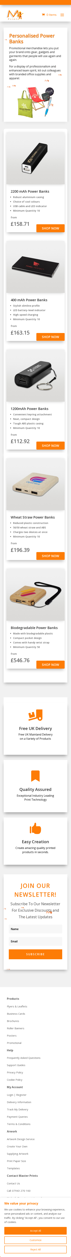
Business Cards (16, 1013)
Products (13, 999)
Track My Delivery (17, 1109)
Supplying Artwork (17, 1153)
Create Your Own (17, 1146)
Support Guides (16, 1065)
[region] (35, 1227)
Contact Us (13, 1183)
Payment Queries (17, 1116)
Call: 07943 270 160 (19, 1190)
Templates (13, 1168)
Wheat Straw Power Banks (33, 517)
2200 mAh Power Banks (30, 191)
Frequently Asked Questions (23, 1057)
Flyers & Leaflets (17, 1006)
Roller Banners (15, 1028)
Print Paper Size (16, 1161)
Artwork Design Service (21, 1139)
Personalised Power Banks (32, 38)
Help (10, 1050)
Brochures (13, 1021)
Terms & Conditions (19, 1124)
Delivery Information (19, 1102)
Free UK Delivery (35, 728)
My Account (15, 1087)
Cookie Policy (14, 1079)
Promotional (14, 1043)
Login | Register (17, 1094)
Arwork (12, 1131)
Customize (36, 1240)
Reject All (35, 1249)
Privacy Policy (15, 1072)
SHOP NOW (50, 228)
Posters (12, 1035)
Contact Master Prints (22, 1176)
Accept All (35, 1230)
